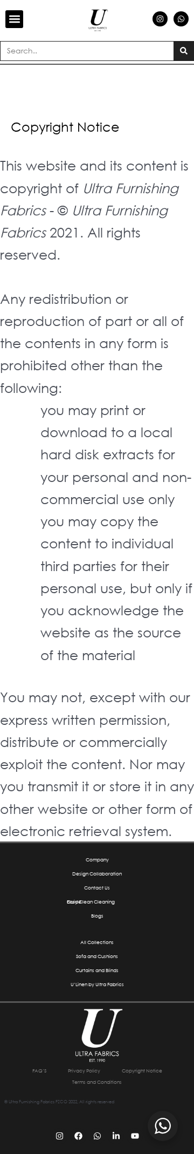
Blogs (97, 915)
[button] (14, 19)
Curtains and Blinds (97, 970)
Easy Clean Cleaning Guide (91, 901)
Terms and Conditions (97, 1081)
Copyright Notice (142, 1070)
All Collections (97, 942)
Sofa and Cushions (97, 956)
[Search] (183, 51)
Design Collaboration (97, 873)
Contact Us (97, 887)
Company (97, 859)
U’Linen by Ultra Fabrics (97, 984)
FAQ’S (39, 1070)
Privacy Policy (84, 1070)
